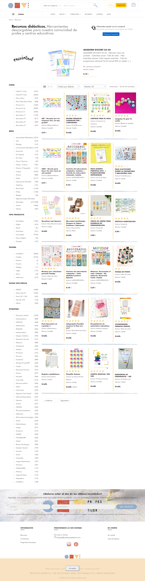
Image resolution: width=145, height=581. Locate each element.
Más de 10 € (27, 300)
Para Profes (27, 188)
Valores (27, 209)
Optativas (27, 185)
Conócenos (25, 539)
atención (27, 400)
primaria (27, 356)
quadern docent (27, 448)
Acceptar (72, 568)
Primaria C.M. (27, 108)
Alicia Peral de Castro (54, 224)
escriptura (27, 431)
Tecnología (25, 202)
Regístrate (121, 5)
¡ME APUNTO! (126, 507)
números (27, 465)
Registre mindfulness (50, 374)
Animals (27, 451)
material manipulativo (27, 397)
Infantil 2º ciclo (27, 95)
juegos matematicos (27, 461)
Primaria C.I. (27, 105)
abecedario (27, 478)
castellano (27, 482)
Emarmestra (76, 228)
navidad (27, 376)
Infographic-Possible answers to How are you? (75, 326)
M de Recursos (77, 125)
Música (27, 175)
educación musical (27, 339)
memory (27, 471)
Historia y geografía (27, 168)
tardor (27, 421)
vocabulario (27, 346)
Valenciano (27, 277)
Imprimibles (27, 235)
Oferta (27, 303)
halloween (27, 414)
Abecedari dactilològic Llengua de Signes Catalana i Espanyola (75, 223)
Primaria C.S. (27, 112)
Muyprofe (99, 228)
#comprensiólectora (27, 410)
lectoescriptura (27, 319)
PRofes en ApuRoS (127, 123)
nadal (27, 441)
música (27, 373)
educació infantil (27, 383)
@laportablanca (52, 125)
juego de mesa (27, 475)
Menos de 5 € (27, 293)
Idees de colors (52, 276)
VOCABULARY (27, 438)
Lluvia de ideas (101, 177)
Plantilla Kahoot (73, 374)
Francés (27, 264)
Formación (75, 14)
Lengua (27, 171)
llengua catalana (27, 336)
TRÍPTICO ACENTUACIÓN (125, 221)
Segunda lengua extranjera (27, 199)
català (27, 366)
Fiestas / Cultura (27, 165)
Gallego (27, 267)
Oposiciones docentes (27, 182)
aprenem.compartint (93, 66)
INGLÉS (27, 434)
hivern (27, 454)
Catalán (27, 257)
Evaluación (27, 231)
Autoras (99, 14)
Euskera (27, 260)
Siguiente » (64, 400)
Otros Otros (27, 98)
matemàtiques (27, 424)
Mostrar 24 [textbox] (89, 86)
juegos (27, 427)
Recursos (88, 14)
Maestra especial (102, 328)
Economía (27, 151)
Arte (27, 141)
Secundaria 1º (27, 115)
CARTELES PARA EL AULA (101, 118)
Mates (27, 178)
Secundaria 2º (27, 118)
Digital (27, 224)
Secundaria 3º (27, 122)
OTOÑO (27, 407)
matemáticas (27, 325)
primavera (27, 353)
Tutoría (27, 205)
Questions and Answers (51, 221)
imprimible (27, 380)
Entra (111, 5)
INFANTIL (27, 322)
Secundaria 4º (27, 125)
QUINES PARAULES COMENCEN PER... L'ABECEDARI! (74, 120)
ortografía (27, 458)
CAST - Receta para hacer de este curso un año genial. (51, 171)
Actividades (27, 221)
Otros (27, 274)
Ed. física (27, 158)
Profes (27, 192)
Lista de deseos (113, 539)
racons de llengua (27, 444)
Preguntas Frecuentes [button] (111, 34)
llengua (27, 349)
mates (27, 387)
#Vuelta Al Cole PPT (27, 363)
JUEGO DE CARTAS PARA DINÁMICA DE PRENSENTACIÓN (101, 223)
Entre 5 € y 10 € (27, 296)
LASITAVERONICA (78, 177)
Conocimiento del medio (27, 148)
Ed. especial (27, 154)
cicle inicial (27, 390)
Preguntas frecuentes (28, 542)
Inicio (53, 14)
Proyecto (27, 241)
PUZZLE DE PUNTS (122, 272)
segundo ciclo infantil (27, 393)
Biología (27, 144)
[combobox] (68, 86)
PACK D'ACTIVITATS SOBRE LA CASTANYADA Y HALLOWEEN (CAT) (125, 171)
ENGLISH (27, 329)
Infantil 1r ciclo (27, 91)
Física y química (27, 161)
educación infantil (27, 315)
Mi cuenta (111, 535)
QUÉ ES (62, 14)
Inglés (27, 270)
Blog (109, 14)
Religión (27, 195)
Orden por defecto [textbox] (66, 86)
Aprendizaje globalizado (27, 137)
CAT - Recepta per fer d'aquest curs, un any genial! (51, 120)
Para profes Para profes (27, 101)
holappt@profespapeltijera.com (68, 538)
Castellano (27, 254)
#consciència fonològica (27, 417)
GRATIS (27, 289)
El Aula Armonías (102, 379)
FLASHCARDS (27, 468)
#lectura (27, 342)
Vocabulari (27, 359)
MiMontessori (52, 328)
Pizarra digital (27, 238)
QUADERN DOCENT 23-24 (97, 49)
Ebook (27, 228)
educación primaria (27, 370)
